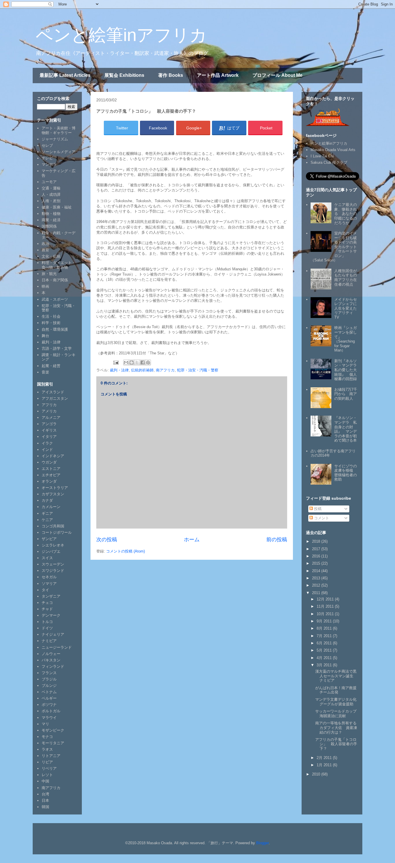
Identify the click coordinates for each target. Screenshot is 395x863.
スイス (47, 558)
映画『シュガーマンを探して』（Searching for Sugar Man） (345, 339)
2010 (316, 774)
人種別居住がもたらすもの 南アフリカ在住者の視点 (347, 278)
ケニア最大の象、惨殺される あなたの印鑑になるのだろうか (345, 213)
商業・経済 (51, 220)
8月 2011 (325, 628)
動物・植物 (51, 213)
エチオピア (51, 475)
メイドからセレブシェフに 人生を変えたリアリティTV (347, 308)
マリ (45, 724)
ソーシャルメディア (58, 152)
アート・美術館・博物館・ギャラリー (58, 130)
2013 (316, 578)
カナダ (47, 500)
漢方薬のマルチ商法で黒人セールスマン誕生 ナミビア (336, 675)
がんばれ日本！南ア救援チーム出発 (336, 690)
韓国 (45, 807)
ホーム (192, 539)
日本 (45, 800)
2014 (316, 571)
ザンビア (49, 539)
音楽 (45, 372)
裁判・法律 (119, 370)
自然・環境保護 (55, 329)
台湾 (45, 794)
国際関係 (49, 226)
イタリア (49, 436)
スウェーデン (53, 564)
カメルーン (51, 507)
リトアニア (51, 756)
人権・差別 (51, 201)
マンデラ (49, 164)
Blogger (262, 843)
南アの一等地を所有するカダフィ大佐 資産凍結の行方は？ (336, 727)
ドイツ (47, 628)
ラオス (47, 749)
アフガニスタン (55, 398)
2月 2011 (325, 758)
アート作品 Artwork (218, 75)
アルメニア (51, 417)
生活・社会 (51, 316)
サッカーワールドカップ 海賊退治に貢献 (337, 713)
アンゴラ (49, 424)
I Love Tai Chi (322, 156)
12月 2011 (326, 599)
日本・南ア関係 (55, 280)
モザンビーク (53, 730)
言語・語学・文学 (57, 348)
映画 (45, 286)
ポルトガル (51, 711)
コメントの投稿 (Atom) (125, 551)
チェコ (47, 602)
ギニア (47, 513)
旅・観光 (49, 273)
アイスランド (53, 392)
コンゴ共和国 (53, 526)
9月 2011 (325, 621)
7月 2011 (325, 636)
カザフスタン (53, 494)
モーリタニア (53, 743)
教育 (45, 250)
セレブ (47, 145)
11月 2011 (326, 606)
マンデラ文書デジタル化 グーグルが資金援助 (337, 701)
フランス (49, 673)
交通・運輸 (51, 188)
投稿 (317, 509)
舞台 (45, 336)
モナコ (47, 736)
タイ (45, 590)
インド (47, 449)
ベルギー (49, 698)
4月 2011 (325, 658)
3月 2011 (325, 665)
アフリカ (49, 405)
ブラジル (49, 679)
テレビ (47, 158)
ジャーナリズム (55, 139)
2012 (316, 585)
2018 (316, 541)
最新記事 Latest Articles (65, 75)
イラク (47, 443)
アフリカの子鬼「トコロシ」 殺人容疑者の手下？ (336, 744)
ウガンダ (49, 462)
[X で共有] (137, 362)
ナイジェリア (53, 634)
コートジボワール (57, 532)
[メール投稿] (115, 362)
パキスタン (51, 660)
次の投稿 (106, 539)
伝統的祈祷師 (142, 370)
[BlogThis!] (131, 362)
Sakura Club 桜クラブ (329, 162)
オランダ (49, 481)
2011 (316, 593)
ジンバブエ (51, 551)
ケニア (47, 520)
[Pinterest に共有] (148, 362)
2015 (316, 563)
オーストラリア (55, 488)
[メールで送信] (126, 362)
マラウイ (49, 717)
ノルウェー (51, 654)
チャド (47, 609)
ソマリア (49, 583)
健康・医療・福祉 (57, 207)
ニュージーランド (57, 647)
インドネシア (53, 456)
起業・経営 (51, 366)
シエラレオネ (53, 545)
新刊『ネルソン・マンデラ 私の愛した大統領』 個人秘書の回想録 (347, 370)
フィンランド (53, 666)
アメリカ (49, 411)
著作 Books (170, 75)
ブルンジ (49, 685)
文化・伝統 (51, 256)
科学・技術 (51, 323)
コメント (321, 518)
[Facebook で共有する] (142, 362)
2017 (316, 549)
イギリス (49, 430)
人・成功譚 (51, 194)
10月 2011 (326, 614)
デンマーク (51, 615)
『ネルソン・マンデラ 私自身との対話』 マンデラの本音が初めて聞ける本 (345, 429)
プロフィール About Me (277, 75)
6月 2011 (325, 643)
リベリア (49, 768)
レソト (47, 775)
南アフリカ (165, 370)
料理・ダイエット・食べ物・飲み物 (58, 265)
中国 (45, 781)
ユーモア (49, 182)
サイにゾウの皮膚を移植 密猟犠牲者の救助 (345, 473)
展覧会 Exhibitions (124, 75)
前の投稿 (276, 539)
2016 (316, 556)
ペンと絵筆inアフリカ (121, 35)
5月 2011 (325, 650)
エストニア (51, 468)
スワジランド (53, 570)
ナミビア (49, 641)
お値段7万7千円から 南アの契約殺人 (345, 394)
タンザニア (51, 596)
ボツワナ (49, 704)
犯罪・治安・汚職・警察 (197, 370)
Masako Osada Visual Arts (333, 150)
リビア (47, 762)
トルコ (47, 622)
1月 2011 (325, 765)
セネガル (49, 577)
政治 (45, 243)
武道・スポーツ (55, 299)
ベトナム (49, 692)
